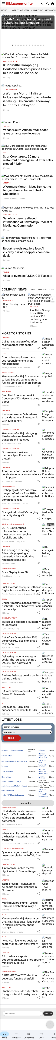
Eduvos (5, 564)
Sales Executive (7, 771)
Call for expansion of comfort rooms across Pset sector (19, 343)
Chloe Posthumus (10, 198)
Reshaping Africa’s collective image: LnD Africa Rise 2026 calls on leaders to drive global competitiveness (20, 494)
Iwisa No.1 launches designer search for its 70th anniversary (20, 942)
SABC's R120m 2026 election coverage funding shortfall (19, 977)
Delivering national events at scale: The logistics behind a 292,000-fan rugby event (19, 659)
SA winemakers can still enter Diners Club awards (19, 692)
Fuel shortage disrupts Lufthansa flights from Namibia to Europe (21, 588)
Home (4, 10)
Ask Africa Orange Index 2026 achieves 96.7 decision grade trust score (40, 316)
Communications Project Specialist (14, 761)
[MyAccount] (53, 3)
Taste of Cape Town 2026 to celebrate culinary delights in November (19, 887)
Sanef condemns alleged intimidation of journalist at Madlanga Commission (27, 222)
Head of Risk (6, 777)
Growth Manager (7, 791)
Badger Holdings (42, 777)
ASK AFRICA (34, 307)
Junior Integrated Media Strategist (14, 786)
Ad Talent (42, 750)
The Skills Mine (42, 761)
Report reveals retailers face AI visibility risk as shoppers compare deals (26, 252)
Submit (52, 289)
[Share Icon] (38, 348)
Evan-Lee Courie (8, 932)
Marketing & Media (20, 10)
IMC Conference (8, 825)
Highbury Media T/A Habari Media (43, 756)
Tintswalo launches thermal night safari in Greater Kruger (19, 869)
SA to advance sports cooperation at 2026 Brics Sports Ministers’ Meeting (22, 959)
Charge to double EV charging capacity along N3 (20, 514)
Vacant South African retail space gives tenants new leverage (25, 131)
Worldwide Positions (42, 766)
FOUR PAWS (6, 629)
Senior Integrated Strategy (11, 781)
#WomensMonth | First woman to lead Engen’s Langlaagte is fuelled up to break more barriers (21, 379)
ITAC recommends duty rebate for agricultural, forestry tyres (20, 992)
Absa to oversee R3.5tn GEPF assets (27, 276)
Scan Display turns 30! (14, 306)
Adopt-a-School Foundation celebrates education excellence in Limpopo (21, 474)
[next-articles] (52, 299)
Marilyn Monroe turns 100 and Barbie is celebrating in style (20, 904)
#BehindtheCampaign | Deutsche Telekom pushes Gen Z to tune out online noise (27, 69)
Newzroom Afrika (9, 682)
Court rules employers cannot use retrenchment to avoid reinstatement (19, 360)
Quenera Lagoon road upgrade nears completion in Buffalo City (21, 854)
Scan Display (8, 301)
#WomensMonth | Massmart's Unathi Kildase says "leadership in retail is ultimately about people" (21, 923)
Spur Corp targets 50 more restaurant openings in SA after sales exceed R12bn (28, 160)
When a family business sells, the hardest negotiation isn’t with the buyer (21, 836)
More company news (39, 289)
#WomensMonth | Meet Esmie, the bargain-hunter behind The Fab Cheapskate (27, 190)
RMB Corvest (21, 844)
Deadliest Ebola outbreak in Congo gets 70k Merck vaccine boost (20, 398)
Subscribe (48, 1013)
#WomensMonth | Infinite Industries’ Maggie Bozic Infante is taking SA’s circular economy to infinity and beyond (27, 99)
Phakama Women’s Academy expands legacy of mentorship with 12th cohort (20, 417)
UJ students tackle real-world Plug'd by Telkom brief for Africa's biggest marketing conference (19, 816)
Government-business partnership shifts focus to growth (17, 455)
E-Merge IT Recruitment (43, 795)
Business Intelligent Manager (12, 750)
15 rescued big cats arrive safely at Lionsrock (21, 623)
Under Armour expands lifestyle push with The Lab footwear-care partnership (22, 606)
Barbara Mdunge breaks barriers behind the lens (21, 677)
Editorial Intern (6, 756)
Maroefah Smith (8, 387)
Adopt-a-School (8, 481)
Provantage (6, 667)
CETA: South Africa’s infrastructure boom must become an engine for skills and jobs (16, 532)
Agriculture (37, 10)
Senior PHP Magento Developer (12, 795)
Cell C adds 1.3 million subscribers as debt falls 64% (19, 708)
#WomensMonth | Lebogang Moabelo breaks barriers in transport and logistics (19, 436)
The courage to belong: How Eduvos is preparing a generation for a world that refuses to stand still (19, 554)
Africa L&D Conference (11, 504)
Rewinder (4, 766)
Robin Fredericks (8, 443)
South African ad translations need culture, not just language (27, 21)
